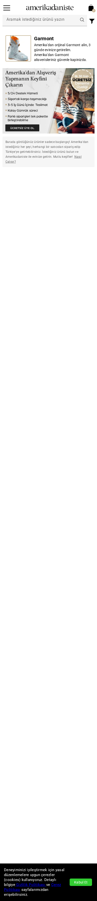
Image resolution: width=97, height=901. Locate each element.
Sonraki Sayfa (79, 187)
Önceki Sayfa (17, 187)
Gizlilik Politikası (30, 884)
